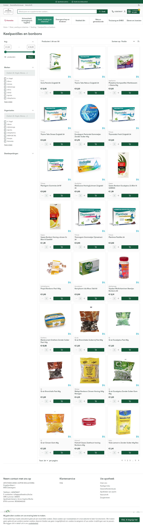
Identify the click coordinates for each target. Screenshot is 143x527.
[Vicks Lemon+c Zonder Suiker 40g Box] (123, 422)
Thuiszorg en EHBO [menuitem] (117, 21)
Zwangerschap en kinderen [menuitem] (64, 20)
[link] (122, 460)
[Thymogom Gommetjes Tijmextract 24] (89, 216)
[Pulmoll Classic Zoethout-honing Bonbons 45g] (89, 422)
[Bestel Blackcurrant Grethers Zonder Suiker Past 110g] (61, 350)
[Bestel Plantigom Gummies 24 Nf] (61, 195)
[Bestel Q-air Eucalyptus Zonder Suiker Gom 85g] (129, 401)
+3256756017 (15, 492)
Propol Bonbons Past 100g (51, 288)
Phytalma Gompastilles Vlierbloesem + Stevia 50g (123, 84)
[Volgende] (138, 460)
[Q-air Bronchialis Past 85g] (55, 371)
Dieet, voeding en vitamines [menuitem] (46, 20)
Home (5, 27)
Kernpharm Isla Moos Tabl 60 (86, 288)
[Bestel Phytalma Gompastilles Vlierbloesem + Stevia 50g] (129, 93)
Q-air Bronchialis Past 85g (51, 391)
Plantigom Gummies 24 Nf (51, 185)
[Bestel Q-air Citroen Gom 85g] (61, 452)
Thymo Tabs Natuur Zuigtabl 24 (87, 83)
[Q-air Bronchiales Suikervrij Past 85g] (89, 319)
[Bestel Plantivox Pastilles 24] (129, 247)
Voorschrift (28, 5)
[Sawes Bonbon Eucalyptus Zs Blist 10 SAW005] (123, 165)
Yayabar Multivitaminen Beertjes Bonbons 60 (121, 289)
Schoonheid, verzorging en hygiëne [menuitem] (28, 20)
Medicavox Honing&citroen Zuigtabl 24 (89, 186)
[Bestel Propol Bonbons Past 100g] (61, 298)
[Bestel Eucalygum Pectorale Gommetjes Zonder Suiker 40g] (95, 144)
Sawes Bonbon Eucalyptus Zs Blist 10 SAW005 (123, 186)
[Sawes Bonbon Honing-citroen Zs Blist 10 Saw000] (55, 216)
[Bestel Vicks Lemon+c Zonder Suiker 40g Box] (129, 452)
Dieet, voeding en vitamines (19, 27)
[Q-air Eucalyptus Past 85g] (123, 319)
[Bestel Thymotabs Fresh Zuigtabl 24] (129, 144)
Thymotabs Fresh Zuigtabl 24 (120, 134)
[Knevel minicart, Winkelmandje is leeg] (129, 11)
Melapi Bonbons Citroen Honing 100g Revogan (89, 392)
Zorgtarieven (105, 497)
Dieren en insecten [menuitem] (135, 21)
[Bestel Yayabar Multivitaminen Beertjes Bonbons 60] (129, 298)
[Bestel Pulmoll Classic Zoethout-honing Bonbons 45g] (95, 452)
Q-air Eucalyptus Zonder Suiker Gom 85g (123, 392)
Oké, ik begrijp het (129, 519)
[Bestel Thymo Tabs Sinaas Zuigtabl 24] (61, 144)
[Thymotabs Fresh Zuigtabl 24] (123, 114)
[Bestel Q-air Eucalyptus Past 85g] (129, 350)
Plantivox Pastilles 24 (117, 237)
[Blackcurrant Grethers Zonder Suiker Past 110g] (55, 319)
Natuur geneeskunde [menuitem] (100, 20)
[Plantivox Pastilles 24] (123, 216)
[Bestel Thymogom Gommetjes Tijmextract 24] (95, 247)
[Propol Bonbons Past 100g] (55, 268)
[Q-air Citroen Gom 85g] (55, 422)
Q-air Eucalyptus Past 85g (119, 340)
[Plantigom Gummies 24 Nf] (55, 165)
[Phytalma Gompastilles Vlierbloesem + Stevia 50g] (123, 62)
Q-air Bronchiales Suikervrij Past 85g (89, 340)
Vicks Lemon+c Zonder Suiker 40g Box (123, 442)
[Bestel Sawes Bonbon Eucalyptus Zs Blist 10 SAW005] (129, 195)
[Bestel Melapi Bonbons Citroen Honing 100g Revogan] (95, 401)
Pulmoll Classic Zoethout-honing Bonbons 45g (87, 443)
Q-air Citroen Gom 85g (50, 442)
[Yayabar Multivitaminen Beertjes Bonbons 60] (123, 268)
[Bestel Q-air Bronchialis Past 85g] (61, 401)
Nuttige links (105, 486)
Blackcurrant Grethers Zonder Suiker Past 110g (55, 341)
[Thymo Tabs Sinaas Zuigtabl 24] (55, 114)
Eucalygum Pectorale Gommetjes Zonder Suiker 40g (88, 135)
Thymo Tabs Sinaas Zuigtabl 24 (52, 134)
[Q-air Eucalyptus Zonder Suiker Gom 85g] (123, 371)
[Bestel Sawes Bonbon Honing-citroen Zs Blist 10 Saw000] (61, 247)
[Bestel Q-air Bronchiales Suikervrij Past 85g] (95, 350)
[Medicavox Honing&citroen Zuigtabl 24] (89, 165)
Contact (5, 5)
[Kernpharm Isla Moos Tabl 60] (89, 268)
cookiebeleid (33, 523)
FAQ (61, 483)
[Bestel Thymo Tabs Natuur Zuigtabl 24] (95, 93)
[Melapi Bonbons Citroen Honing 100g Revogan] (89, 371)
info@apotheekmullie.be (23, 494)
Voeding (33, 27)
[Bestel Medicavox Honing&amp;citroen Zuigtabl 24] (95, 195)
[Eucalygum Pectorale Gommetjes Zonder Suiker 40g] (89, 114)
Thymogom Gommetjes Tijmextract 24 (88, 238)
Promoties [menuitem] (10, 20)
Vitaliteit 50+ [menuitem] (82, 21)
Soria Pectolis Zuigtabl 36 (50, 83)
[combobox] (57, 11)
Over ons (103, 483)
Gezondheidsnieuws (17, 5)
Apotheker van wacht (108, 492)
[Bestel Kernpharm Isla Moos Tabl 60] (95, 298)
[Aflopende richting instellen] (138, 41)
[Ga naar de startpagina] (8, 11)
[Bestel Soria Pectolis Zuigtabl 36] (61, 93)
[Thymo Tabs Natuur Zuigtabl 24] (89, 62)
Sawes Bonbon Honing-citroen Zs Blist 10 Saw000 (54, 238)
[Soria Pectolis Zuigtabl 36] (55, 62)
